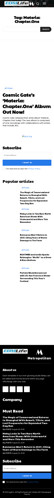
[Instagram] (12, 389)
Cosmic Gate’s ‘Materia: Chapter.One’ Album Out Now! (27, 103)
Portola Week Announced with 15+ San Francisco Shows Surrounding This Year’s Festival (35, 276)
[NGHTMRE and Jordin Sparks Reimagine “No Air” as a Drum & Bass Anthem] (10, 255)
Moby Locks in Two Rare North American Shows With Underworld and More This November (35, 217)
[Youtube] (27, 389)
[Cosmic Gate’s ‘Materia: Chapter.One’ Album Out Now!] (27, 65)
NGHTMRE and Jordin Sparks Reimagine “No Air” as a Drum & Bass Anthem (35, 257)
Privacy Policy (34, 169)
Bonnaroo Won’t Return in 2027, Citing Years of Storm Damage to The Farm (33, 237)
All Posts (9, 88)
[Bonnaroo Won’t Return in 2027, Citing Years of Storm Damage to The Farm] (10, 235)
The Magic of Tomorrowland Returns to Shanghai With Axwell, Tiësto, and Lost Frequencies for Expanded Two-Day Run (34, 198)
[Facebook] (5, 389)
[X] (20, 389)
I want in (27, 163)
